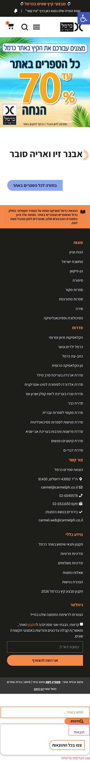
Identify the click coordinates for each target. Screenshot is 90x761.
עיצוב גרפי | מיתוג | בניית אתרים (33, 682)
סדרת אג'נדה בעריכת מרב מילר (59, 375)
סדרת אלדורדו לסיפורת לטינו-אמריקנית (53, 384)
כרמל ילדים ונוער (70, 347)
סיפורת (77, 280)
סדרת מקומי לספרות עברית (62, 412)
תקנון (32, 624)
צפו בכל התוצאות (67, 745)
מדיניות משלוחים (70, 563)
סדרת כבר (75, 403)
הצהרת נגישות (72, 582)
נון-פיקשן (76, 271)
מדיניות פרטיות (71, 553)
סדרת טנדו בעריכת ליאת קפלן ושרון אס (54, 394)
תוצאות (79, 732)
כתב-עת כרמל (72, 356)
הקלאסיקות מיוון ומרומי (66, 337)
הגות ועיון (76, 252)
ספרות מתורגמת (71, 299)
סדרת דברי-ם (73, 450)
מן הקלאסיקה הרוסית (67, 365)
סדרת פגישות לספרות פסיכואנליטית (56, 422)
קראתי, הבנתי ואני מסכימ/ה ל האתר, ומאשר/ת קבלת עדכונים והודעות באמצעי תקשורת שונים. (46, 630)
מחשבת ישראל (72, 261)
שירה (79, 308)
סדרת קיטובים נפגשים (67, 441)
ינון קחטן (39, 689)
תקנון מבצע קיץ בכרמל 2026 (62, 591)
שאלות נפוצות (73, 572)
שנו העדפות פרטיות (75, 758)
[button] (36, 27)
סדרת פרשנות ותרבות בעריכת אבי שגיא (54, 431)
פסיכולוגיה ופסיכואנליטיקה (63, 318)
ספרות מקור (74, 289)
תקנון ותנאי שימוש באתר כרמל (61, 544)
